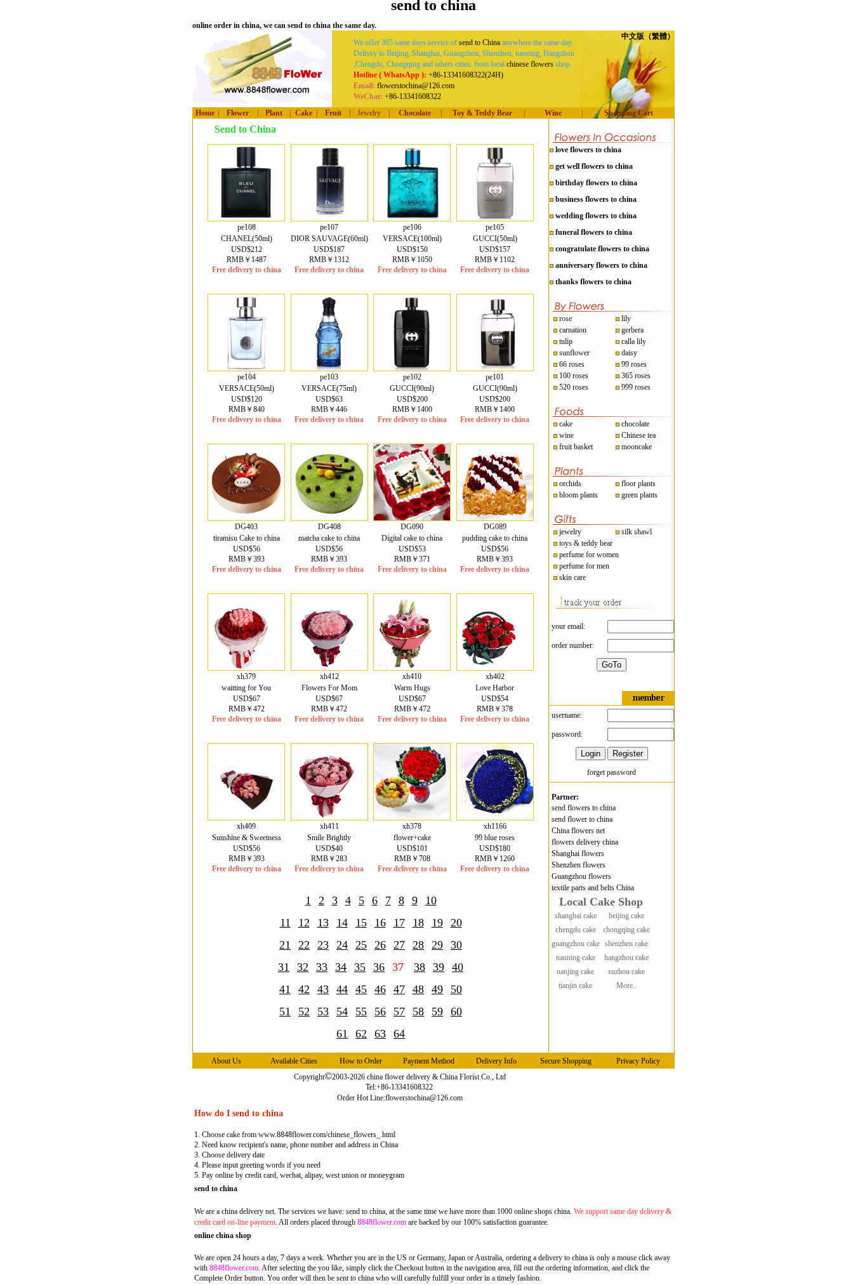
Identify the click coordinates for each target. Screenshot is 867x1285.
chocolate (634, 423)
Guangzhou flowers (581, 876)
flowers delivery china (585, 842)
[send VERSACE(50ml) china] (246, 368)
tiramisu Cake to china (246, 538)
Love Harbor (494, 687)
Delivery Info (496, 1061)
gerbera (631, 330)
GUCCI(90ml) (412, 388)
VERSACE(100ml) (412, 238)
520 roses (572, 387)
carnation (571, 330)
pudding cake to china (494, 538)
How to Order (361, 1061)
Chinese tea (637, 435)
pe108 (246, 227)
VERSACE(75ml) (329, 388)
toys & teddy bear (584, 543)
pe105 (495, 227)
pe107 (329, 227)
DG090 (411, 526)
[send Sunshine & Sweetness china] (246, 817)
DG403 (246, 526)
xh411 (329, 826)
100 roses (572, 375)
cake (564, 423)
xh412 (329, 676)
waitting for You (246, 687)
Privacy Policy (638, 1061)
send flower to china (582, 819)
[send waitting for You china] (246, 667)
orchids (570, 483)
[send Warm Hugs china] (412, 667)
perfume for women (588, 554)
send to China (479, 42)
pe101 (495, 376)
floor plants (638, 483)
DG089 (495, 526)
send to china (215, 1188)
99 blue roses (495, 837)
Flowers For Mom (329, 687)
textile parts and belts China (593, 887)
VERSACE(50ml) (246, 388)
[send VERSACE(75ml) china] (329, 368)
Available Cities (293, 1061)
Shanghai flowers (578, 853)
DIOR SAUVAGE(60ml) (329, 238)
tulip (564, 341)
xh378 (411, 826)
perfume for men (583, 566)
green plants (639, 495)
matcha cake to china (329, 538)
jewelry (569, 531)
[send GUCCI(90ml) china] (412, 368)
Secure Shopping (566, 1061)
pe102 (412, 376)
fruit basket (576, 446)
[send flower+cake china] (412, 817)
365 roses (635, 375)
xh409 (246, 826)
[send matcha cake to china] (329, 517)
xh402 (495, 676)
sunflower (573, 352)
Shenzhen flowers (579, 864)
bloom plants (578, 495)
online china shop (222, 1235)
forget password (611, 772)
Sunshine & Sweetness (246, 837)
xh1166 (495, 826)
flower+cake (412, 837)
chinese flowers (529, 64)
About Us (226, 1061)
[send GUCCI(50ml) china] (495, 218)
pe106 (412, 227)
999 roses (635, 387)
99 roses (634, 364)
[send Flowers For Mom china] (329, 667)
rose (565, 318)
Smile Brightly (329, 837)
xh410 (411, 676)
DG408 (329, 526)
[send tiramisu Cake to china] (246, 517)
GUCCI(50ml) (495, 238)
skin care (571, 577)
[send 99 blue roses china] (495, 817)
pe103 (329, 376)
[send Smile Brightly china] (329, 817)
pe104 (246, 376)
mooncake (635, 446)
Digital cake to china (411, 538)
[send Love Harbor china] (495, 667)
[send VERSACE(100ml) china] (412, 218)
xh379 (246, 676)
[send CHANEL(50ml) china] (246, 218)
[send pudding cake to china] (495, 517)
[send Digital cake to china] (412, 517)
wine (565, 435)
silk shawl (635, 531)
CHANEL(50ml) (246, 238)
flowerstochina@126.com (424, 1097)
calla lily (632, 341)
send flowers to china (584, 807)
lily (626, 318)
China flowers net (578, 830)
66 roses (572, 364)
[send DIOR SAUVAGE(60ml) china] (329, 218)
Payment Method (428, 1061)
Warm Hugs (412, 687)
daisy (628, 352)
